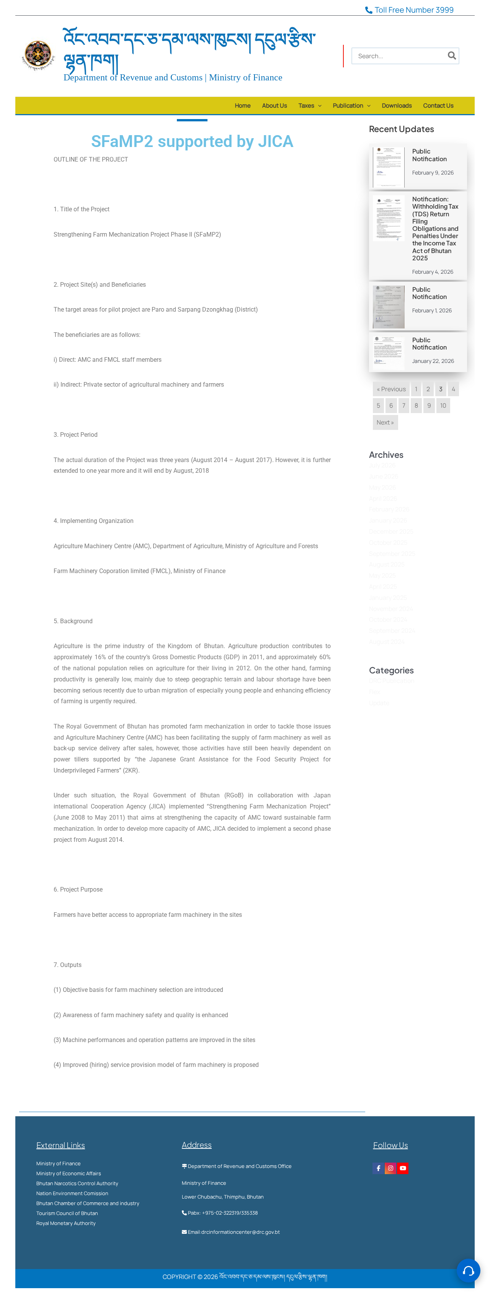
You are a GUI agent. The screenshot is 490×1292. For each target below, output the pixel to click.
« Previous (391, 389)
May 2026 (382, 487)
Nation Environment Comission (72, 1193)
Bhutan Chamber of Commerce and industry (87, 1203)
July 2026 (382, 465)
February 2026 (389, 509)
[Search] (452, 56)
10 (443, 405)
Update (379, 703)
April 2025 (383, 586)
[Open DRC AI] (468, 1270)
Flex (374, 692)
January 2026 (388, 520)
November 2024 (391, 608)
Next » (385, 422)
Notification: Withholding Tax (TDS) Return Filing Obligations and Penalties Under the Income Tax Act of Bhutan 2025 (435, 228)
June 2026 (384, 476)
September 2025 (392, 553)
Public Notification (429, 154)
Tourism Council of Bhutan (67, 1213)
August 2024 (387, 641)
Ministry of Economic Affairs (68, 1173)
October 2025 (388, 542)
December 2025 (391, 531)
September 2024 (392, 630)
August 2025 (387, 564)
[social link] (378, 1168)
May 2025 (382, 575)
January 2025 (388, 597)
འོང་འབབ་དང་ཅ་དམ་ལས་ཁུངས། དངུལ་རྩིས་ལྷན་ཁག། (190, 49)
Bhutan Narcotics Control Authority (77, 1183)
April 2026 (383, 498)
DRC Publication (392, 680)
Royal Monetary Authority (66, 1223)
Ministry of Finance (58, 1163)
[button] (318, 105)
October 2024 (388, 619)
